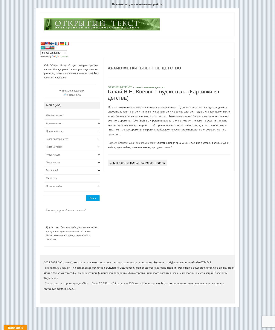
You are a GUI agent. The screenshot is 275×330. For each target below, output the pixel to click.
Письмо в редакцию (73, 90)
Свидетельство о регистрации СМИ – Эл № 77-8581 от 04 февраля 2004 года (93, 283)
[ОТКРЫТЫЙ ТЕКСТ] (102, 31)
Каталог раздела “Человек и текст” (66, 210)
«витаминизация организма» (173, 143)
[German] (62, 44)
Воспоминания (126, 143)
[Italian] (67, 44)
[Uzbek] (52, 48)
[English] (47, 44)
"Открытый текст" (60, 65)
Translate (63, 56)
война (111, 147)
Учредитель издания (57, 267)
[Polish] (47, 48)
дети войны (123, 147)
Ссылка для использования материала (137, 163)
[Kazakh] (42, 48)
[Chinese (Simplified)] (42, 44)
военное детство (200, 143)
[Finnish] (52, 44)
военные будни (220, 143)
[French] (57, 44)
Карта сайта (74, 94)
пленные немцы (141, 147)
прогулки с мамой (162, 147)
